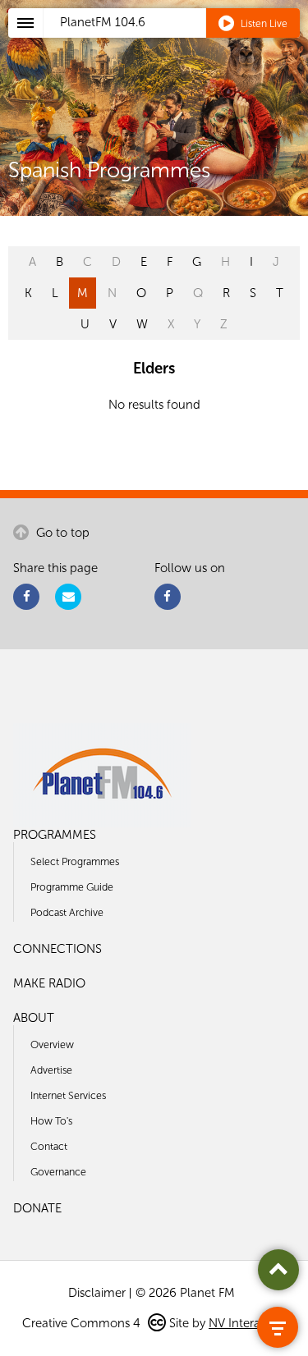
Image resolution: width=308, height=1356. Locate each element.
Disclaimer (97, 1292)
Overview (52, 1044)
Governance (58, 1172)
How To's (51, 1121)
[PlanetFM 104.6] (176, 42)
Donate (37, 1208)
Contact (48, 1146)
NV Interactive (247, 1323)
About (33, 1017)
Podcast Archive (66, 912)
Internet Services (68, 1095)
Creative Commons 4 (83, 1323)
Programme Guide (71, 887)
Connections (57, 948)
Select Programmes (74, 861)
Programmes (54, 834)
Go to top (61, 532)
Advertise (51, 1070)
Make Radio (49, 983)
